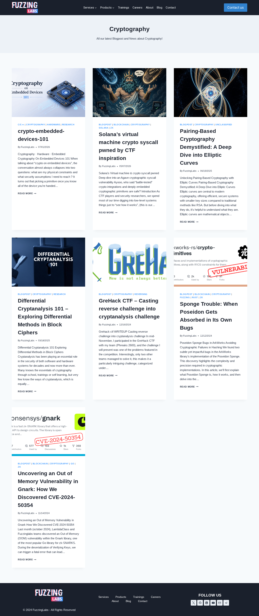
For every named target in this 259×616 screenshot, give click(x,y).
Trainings (123, 7)
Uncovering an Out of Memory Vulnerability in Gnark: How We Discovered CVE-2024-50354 (48, 489)
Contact (171, 7)
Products (120, 596)
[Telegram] (226, 603)
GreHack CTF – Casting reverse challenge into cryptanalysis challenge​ (129, 309)
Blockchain (121, 124)
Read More (27, 193)
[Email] (220, 603)
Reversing (141, 294)
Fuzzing (185, 297)
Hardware (53, 124)
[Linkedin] (207, 603)
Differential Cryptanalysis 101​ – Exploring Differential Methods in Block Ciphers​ (45, 316)
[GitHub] (200, 603)
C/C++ (21, 124)
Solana (103, 128)
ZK (111, 128)
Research (68, 124)
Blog (159, 7)
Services (103, 596)
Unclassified (223, 124)
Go (72, 463)
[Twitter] (193, 603)
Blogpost (105, 124)
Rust (195, 297)
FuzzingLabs (27, 147)
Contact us (235, 7)
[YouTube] (213, 603)
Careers (137, 7)
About (149, 7)
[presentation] (48, 92)
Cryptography (35, 124)
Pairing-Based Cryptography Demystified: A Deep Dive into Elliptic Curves (206, 147)
